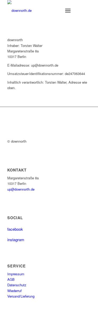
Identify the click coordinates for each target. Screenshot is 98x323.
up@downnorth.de (20, 189)
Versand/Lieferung (20, 296)
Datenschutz (16, 284)
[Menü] (68, 10)
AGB (11, 279)
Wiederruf (14, 290)
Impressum (15, 273)
